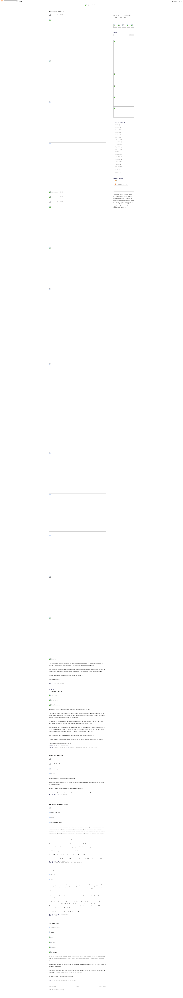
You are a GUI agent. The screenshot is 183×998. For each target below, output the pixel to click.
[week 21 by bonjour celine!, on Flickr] (52, 879)
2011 (116, 137)
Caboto (84, 850)
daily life (65, 683)
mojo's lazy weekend (56, 755)
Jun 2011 (117, 154)
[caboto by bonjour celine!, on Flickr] (52, 817)
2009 (116, 172)
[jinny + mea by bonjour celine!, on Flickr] (53, 695)
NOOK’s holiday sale (77, 972)
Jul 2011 (117, 152)
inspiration (79, 862)
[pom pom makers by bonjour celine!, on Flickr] (55, 927)
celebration (58, 683)
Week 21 (51, 871)
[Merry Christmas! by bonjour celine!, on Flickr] (55, 705)
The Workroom (74, 956)
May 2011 (118, 156)
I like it (85, 747)
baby (55, 915)
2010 (116, 169)
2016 (116, 125)
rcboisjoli (65, 843)
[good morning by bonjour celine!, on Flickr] (54, 769)
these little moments (56, 11)
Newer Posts (52, 986)
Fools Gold (69, 854)
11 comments (64, 794)
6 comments (64, 861)
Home (77, 986)
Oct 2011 (117, 144)
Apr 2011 (117, 159)
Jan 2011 (117, 166)
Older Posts (102, 986)
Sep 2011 (117, 147)
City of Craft (75, 911)
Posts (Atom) (60, 989)
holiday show (95, 956)
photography (73, 980)
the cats (94, 747)
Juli (77, 901)
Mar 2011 (117, 161)
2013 (116, 132)
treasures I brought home (58, 804)
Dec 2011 (117, 139)
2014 (116, 129)
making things (63, 980)
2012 (116, 134)
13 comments (65, 682)
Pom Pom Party (54, 923)
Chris (73, 713)
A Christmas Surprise (56, 691)
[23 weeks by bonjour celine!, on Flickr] (52, 659)
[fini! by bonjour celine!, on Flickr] (51, 937)
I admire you (79, 747)
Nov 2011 (117, 142)
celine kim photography (61, 862)
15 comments (65, 914)
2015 (116, 127)
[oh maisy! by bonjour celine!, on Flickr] (53, 947)
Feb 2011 (117, 164)
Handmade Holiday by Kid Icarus (63, 972)
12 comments (65, 978)
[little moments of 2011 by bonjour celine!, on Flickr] (56, 15)
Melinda (69, 713)
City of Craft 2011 (59, 831)
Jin (90, 747)
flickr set (83, 858)
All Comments (120, 184)
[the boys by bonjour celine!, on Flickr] (52, 773)
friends (71, 747)
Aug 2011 (117, 149)
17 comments (65, 745)
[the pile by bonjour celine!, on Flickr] (52, 942)
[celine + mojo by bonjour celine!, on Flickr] (54, 700)
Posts (117, 181)
